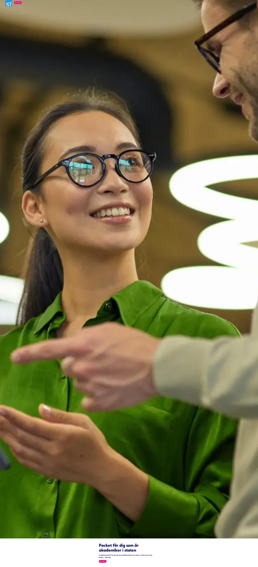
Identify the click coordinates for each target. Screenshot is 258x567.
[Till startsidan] (8, 3)
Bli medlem (18, 2)
